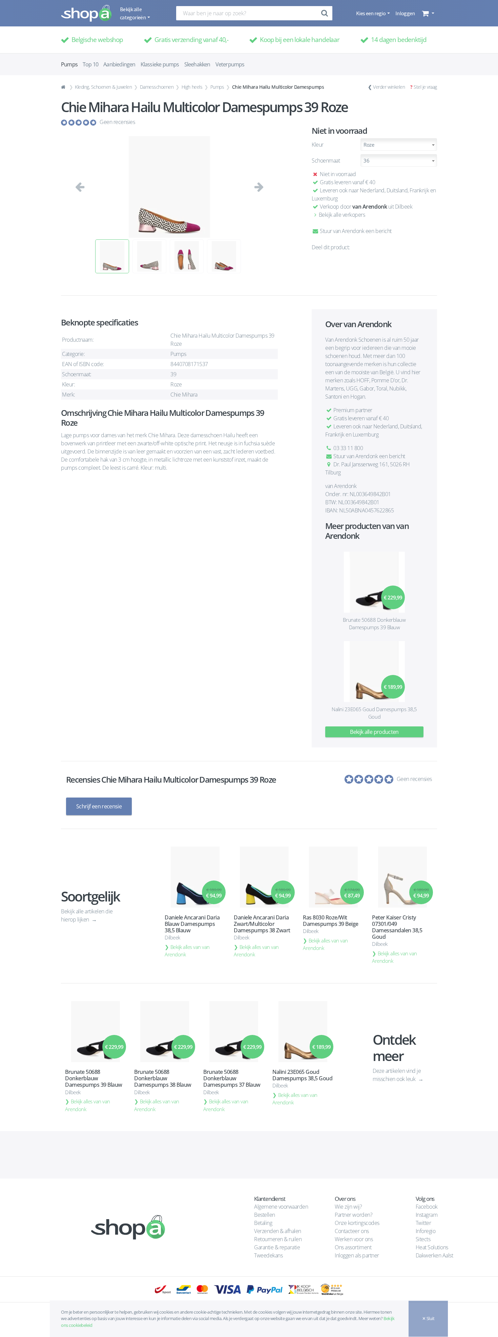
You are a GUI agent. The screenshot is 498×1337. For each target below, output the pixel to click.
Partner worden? (353, 1214)
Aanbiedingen (119, 64)
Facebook (427, 1206)
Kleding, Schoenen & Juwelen (103, 87)
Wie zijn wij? (348, 1206)
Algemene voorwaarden (281, 1206)
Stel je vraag (425, 87)
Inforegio (426, 1231)
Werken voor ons (354, 1239)
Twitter (423, 1223)
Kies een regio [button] (371, 13)
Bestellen (264, 1214)
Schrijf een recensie (99, 806)
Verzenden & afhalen (277, 1231)
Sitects (424, 1239)
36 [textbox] (366, 160)
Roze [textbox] (369, 144)
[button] (427, 13)
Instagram (427, 1214)
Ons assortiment (353, 1247)
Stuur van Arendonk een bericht (355, 231)
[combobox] (398, 144)
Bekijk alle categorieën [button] (133, 13)
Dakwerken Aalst (435, 1255)
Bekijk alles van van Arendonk (187, 950)
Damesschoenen (157, 87)
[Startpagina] (64, 87)
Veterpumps (230, 64)
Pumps (217, 87)
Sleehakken (197, 64)
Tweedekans (268, 1255)
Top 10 (90, 64)
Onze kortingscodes (357, 1223)
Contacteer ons (352, 1231)
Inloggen (405, 13)
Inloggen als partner (357, 1255)
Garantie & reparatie (277, 1247)
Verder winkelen (389, 87)
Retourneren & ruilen (278, 1239)
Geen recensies (117, 122)
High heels (192, 87)
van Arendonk (369, 206)
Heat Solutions (433, 1247)
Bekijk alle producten (374, 732)
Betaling (263, 1223)
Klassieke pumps (160, 64)
